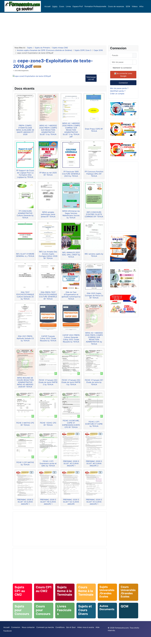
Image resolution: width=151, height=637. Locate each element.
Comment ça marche (45, 627)
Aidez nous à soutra (85, 627)
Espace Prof (78, 6)
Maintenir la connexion (122, 68)
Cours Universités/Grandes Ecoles (128, 591)
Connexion (123, 83)
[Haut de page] (148, 634)
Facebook (7, 631)
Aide (97, 627)
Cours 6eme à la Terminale (85, 590)
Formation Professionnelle (95, 6)
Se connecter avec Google (124, 74)
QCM (128, 6)
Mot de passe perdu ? (119, 88)
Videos (135, 6)
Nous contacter (28, 627)
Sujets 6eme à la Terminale (64, 590)
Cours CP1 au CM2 (44, 589)
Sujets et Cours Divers (85, 610)
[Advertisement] (75, 28)
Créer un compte (117, 93)
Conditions (60, 627)
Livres (68, 6)
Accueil (47, 6)
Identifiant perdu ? (117, 91)
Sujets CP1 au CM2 (20, 590)
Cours (61, 6)
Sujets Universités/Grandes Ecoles (106, 591)
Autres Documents (106, 607)
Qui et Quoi (71, 627)
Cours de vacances (116, 6)
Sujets (54, 6)
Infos (141, 6)
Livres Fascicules (64, 610)
